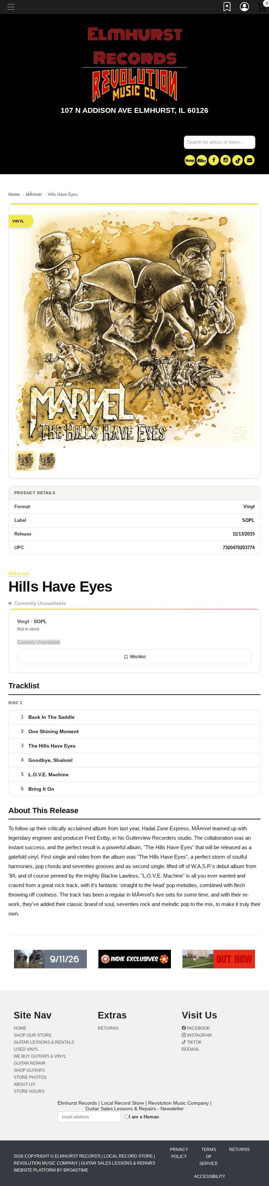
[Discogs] (190, 160)
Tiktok (194, 1042)
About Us (24, 1084)
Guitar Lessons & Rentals (44, 1042)
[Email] (249, 160)
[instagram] (226, 160)
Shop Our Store (32, 1035)
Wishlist (138, 656)
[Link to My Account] (245, 8)
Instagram (199, 1035)
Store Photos (30, 1077)
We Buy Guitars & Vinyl (40, 1056)
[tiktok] (237, 160)
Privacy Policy (179, 1153)
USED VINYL (26, 1049)
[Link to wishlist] (227, 8)
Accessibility (209, 1176)
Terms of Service (208, 1156)
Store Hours (29, 1091)
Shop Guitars (29, 1070)
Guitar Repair (30, 1063)
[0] (262, 8)
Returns (108, 1028)
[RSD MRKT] (202, 160)
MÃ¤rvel (34, 194)
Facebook (198, 1028)
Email (193, 1049)
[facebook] (214, 160)
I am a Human (144, 1116)
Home (14, 194)
